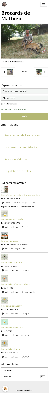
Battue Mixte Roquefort (12, 219)
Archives (24, 377)
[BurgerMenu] (43, 4)
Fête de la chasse (9, 241)
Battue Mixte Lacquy (11, 262)
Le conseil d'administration (21, 147)
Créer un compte (6, 109)
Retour (24, 72)
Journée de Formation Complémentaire (21, 195)
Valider (25, 116)
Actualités (24, 371)
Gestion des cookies (24, 390)
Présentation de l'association (22, 135)
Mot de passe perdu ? (20, 109)
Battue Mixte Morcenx (12, 327)
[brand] (5, 4)
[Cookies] (5, 389)
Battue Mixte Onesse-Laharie (15, 284)
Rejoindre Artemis (15, 159)
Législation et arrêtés (17, 171)
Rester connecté (10, 104)
